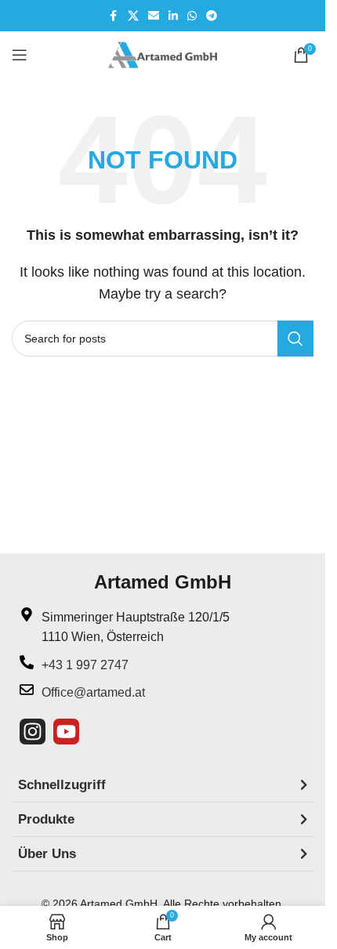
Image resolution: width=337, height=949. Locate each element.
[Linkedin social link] (173, 16)
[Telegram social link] (211, 16)
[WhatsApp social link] (192, 16)
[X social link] (133, 16)
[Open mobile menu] (19, 55)
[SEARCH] (295, 339)
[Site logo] (163, 53)
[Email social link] (153, 16)
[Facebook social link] (113, 16)
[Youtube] (66, 731)
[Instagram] (32, 731)
